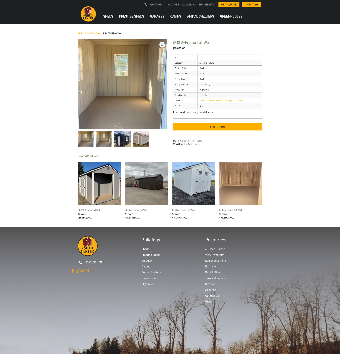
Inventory (251, 4)
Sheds (108, 16)
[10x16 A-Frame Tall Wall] (146, 183)
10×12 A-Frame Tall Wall (89, 210)
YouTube (173, 4)
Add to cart (217, 126)
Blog (208, 301)
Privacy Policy (124, 350)
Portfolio (210, 266)
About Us (210, 289)
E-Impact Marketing (111, 350)
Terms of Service (215, 278)
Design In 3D (206, 4)
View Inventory (214, 254)
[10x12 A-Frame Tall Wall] (99, 183)
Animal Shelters (200, 16)
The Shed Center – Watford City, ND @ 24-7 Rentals (221, 100)
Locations (189, 4)
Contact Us (212, 295)
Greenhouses (231, 16)
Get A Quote (229, 4)
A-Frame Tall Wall (191, 144)
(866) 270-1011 (156, 4)
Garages (157, 16)
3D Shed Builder (215, 248)
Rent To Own (213, 272)
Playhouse (147, 284)
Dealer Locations (215, 260)
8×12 (201, 57)
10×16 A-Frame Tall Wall (136, 210)
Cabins (175, 16)
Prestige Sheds (131, 16)
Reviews (210, 284)
